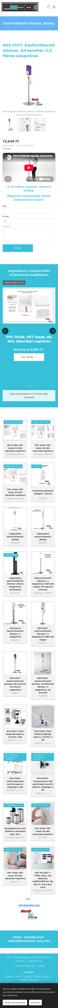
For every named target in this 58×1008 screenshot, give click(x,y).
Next (28, 899)
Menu (54, 7)
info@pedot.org (29, 905)
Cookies (41, 966)
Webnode (29, 966)
